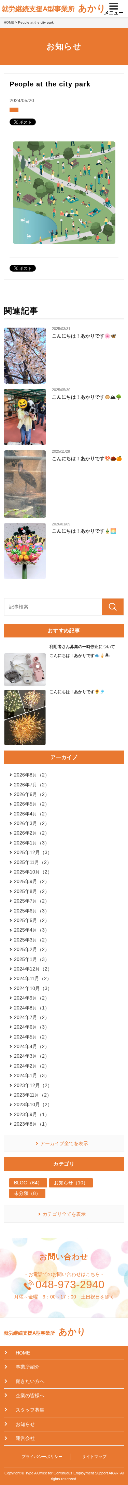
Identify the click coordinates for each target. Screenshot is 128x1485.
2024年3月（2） (31, 1056)
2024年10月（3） (33, 988)
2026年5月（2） (31, 804)
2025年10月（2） (33, 872)
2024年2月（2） (31, 1066)
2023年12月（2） (33, 1085)
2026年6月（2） (31, 794)
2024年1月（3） (31, 1075)
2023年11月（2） (33, 1095)
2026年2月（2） (31, 833)
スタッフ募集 (30, 1410)
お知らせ (25, 1424)
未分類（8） (27, 1193)
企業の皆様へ (30, 1395)
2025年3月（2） (31, 940)
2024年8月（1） (31, 1007)
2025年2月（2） (31, 949)
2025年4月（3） (31, 930)
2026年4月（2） (31, 813)
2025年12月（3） (33, 852)
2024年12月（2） (33, 969)
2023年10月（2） (33, 1104)
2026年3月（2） (31, 823)
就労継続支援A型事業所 (54, 8)
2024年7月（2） (31, 1017)
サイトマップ (94, 1456)
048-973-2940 (69, 1284)
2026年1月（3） (31, 842)
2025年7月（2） (31, 901)
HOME (9, 22)
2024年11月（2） (33, 978)
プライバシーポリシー (42, 1456)
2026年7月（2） (31, 784)
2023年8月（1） (31, 1124)
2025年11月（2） (33, 862)
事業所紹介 (28, 1367)
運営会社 (25, 1438)
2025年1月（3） (31, 959)
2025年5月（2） (31, 920)
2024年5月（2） (31, 1037)
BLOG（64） (28, 1182)
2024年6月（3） (31, 1027)
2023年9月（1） (31, 1114)
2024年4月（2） (31, 1046)
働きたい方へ (30, 1381)
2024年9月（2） (31, 998)
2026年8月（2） (31, 775)
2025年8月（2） (31, 891)
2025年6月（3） (31, 910)
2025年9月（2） (31, 881)
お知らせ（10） (71, 1182)
